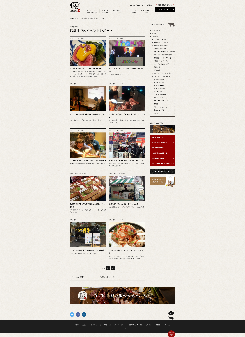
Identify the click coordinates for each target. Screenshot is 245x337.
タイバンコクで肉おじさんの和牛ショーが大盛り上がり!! (126, 70)
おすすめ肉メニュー (119, 11)
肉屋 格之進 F (160, 82)
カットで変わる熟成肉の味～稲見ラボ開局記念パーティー (88, 115)
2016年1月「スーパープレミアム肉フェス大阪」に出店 (126, 160)
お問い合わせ (145, 11)
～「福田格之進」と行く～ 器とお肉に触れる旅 (85, 68)
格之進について (92, 11)
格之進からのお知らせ (80, 325)
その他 (156, 113)
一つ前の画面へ (79, 277)
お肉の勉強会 (156, 30)
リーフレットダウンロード (135, 5)
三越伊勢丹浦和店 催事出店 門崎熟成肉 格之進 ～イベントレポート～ (88, 205)
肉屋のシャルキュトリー (161, 107)
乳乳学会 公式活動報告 (160, 48)
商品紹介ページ (156, 33)
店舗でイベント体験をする (162, 76)
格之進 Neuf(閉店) (161, 94)
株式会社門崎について (95, 325)
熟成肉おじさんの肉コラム (162, 42)
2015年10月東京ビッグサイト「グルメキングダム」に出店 (127, 251)
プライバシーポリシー (120, 325)
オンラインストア (165, 9)
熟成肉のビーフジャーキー (162, 110)
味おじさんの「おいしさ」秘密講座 (164, 51)
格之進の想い (158, 67)
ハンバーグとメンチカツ (161, 39)
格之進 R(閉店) (160, 88)
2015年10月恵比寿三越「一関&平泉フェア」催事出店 (87, 250)
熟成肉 (156, 104)
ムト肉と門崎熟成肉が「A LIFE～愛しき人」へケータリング (127, 115)
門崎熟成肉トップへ (107, 277)
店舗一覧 (105, 11)
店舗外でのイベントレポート (78, 38)
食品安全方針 (107, 325)
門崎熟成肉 (155, 36)
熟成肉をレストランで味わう (162, 58)
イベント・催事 (158, 97)
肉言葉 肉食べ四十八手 (161, 61)
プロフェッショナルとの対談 (162, 73)
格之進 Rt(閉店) (160, 85)
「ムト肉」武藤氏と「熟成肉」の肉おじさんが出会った (88, 160)
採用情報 (149, 5)
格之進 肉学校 (160, 79)
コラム (133, 11)
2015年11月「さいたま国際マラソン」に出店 (123, 204)
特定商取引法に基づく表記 (136, 325)
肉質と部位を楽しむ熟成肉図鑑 (163, 55)
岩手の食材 (157, 70)
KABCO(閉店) (160, 91)
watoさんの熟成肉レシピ (161, 64)
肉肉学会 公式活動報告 (160, 45)
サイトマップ (166, 325)
